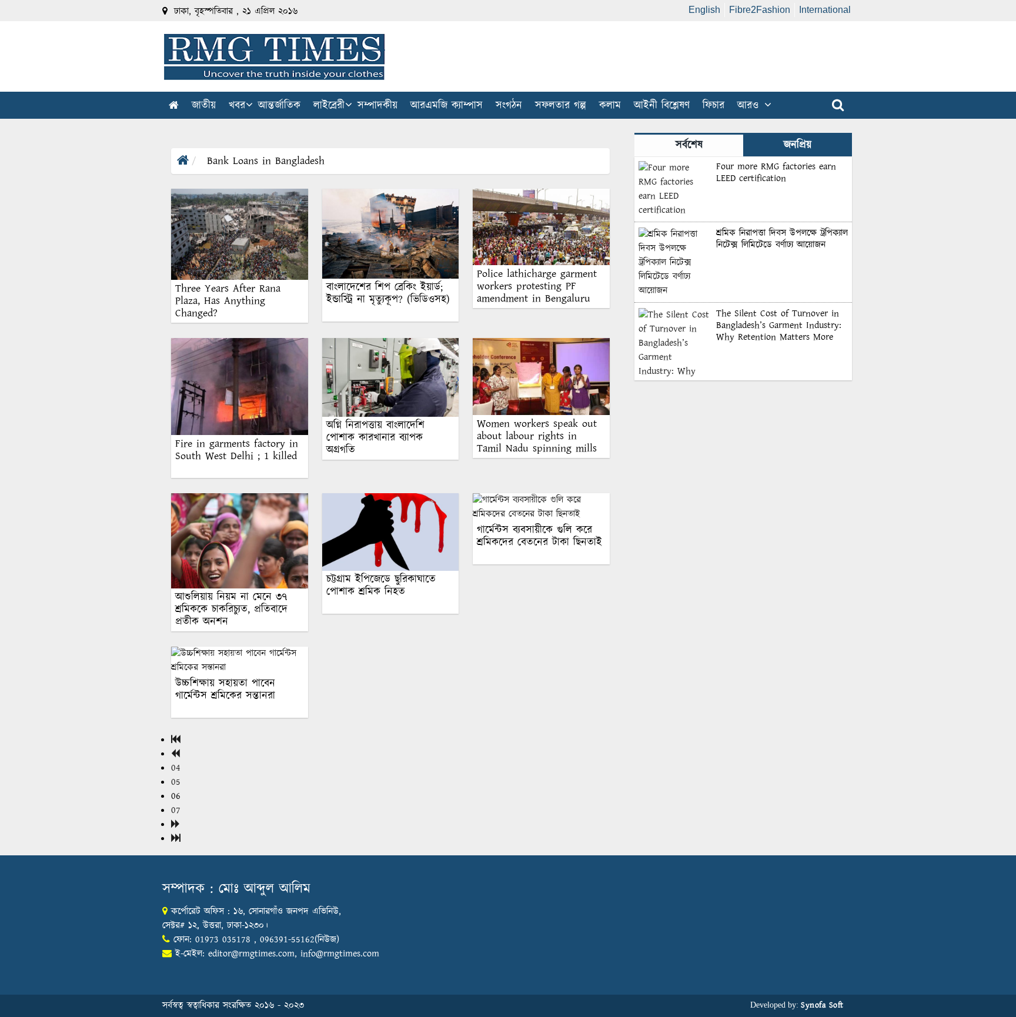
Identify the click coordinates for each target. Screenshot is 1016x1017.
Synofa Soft (822, 1005)
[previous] (175, 754)
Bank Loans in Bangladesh (264, 161)
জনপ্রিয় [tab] (797, 145)
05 (176, 782)
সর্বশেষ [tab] (689, 145)
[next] (175, 824)
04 (176, 768)
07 (176, 810)
